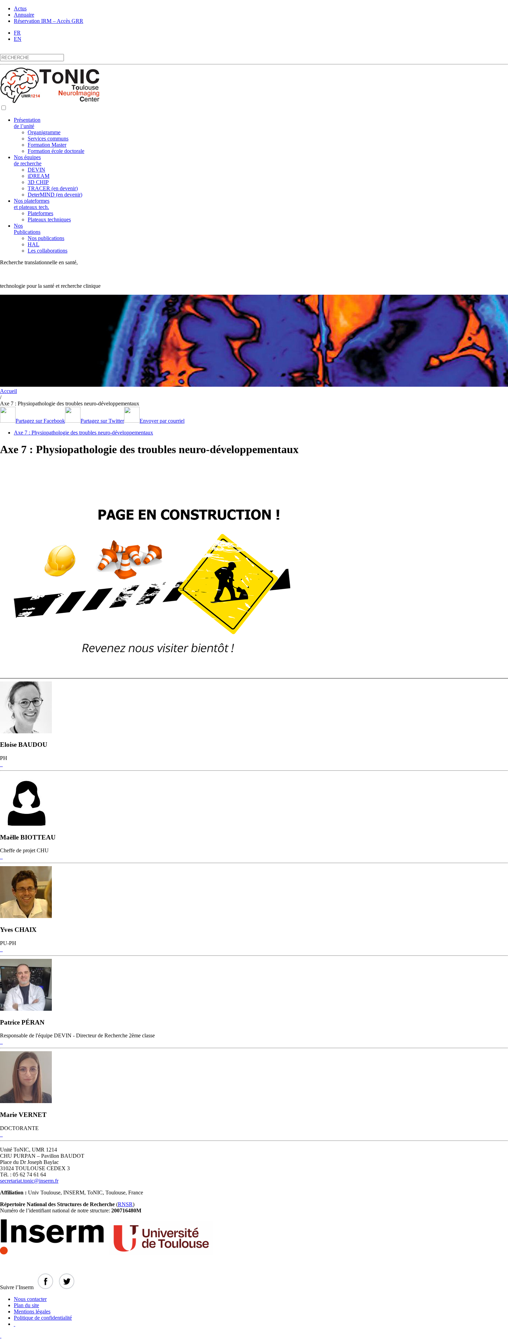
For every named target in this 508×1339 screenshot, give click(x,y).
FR (17, 33)
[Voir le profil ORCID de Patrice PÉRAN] (2, 1042)
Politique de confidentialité (43, 1318)
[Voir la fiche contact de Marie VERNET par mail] (0, 1134)
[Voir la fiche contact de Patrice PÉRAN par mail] (0, 1042)
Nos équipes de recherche (27, 160)
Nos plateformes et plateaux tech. (31, 204)
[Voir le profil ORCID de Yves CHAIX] (2, 949)
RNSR (125, 1204)
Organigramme (44, 132)
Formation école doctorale (56, 151)
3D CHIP (38, 182)
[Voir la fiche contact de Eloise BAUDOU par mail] (0, 764)
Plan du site (26, 1305)
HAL (33, 244)
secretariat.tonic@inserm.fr (29, 1181)
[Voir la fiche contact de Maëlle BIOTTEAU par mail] (0, 857)
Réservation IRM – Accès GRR (48, 21)
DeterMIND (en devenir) (55, 195)
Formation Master (47, 145)
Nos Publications (27, 229)
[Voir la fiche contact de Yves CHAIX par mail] (0, 949)
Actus (20, 8)
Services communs (48, 138)
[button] (3, 108)
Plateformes (40, 213)
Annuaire (24, 15)
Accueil (8, 391)
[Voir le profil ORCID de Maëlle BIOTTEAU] (2, 857)
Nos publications (46, 238)
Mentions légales (32, 1311)
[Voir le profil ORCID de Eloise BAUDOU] (2, 764)
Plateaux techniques (49, 219)
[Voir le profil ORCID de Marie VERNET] (2, 1134)
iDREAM (38, 176)
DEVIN (36, 170)
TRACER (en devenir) (53, 188)
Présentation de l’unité (27, 123)
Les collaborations (47, 251)
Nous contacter (30, 1299)
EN (17, 39)
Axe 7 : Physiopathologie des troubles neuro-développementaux (83, 432)
